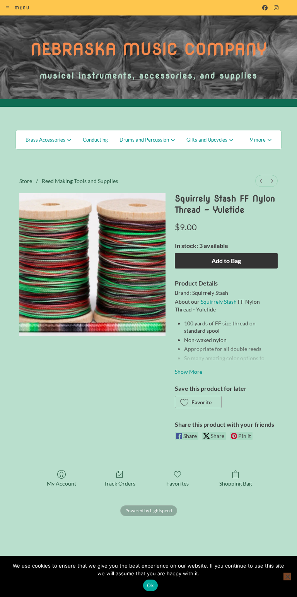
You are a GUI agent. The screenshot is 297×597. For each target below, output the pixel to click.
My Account (61, 483)
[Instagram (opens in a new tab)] (276, 7)
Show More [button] (188, 371)
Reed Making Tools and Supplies (80, 181)
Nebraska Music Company (149, 49)
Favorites (177, 483)
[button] (260, 140)
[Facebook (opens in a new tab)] (265, 7)
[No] (287, 576)
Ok (150, 585)
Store (25, 181)
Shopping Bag (235, 483)
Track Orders (119, 483)
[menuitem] (261, 180)
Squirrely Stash (219, 301)
